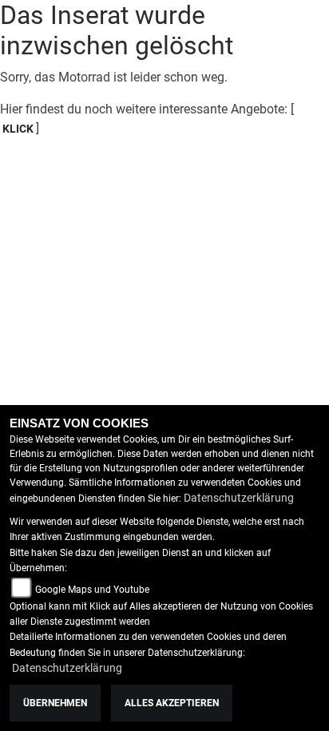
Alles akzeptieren (172, 703)
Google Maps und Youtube (92, 589)
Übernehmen (55, 703)
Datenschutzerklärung (239, 497)
